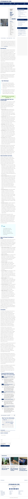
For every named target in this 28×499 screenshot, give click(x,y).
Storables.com (5, 419)
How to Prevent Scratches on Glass (21, 14)
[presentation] (2, 465)
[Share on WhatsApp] (15, 19)
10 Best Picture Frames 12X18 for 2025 (22, 32)
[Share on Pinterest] (14, 19)
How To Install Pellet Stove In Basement (22, 31)
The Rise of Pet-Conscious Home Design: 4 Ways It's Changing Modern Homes (22, 30)
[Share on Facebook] (12, 19)
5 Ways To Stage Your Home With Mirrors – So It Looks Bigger (22, 33)
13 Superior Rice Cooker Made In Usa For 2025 (22, 35)
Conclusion (19, 15)
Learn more (5, 46)
